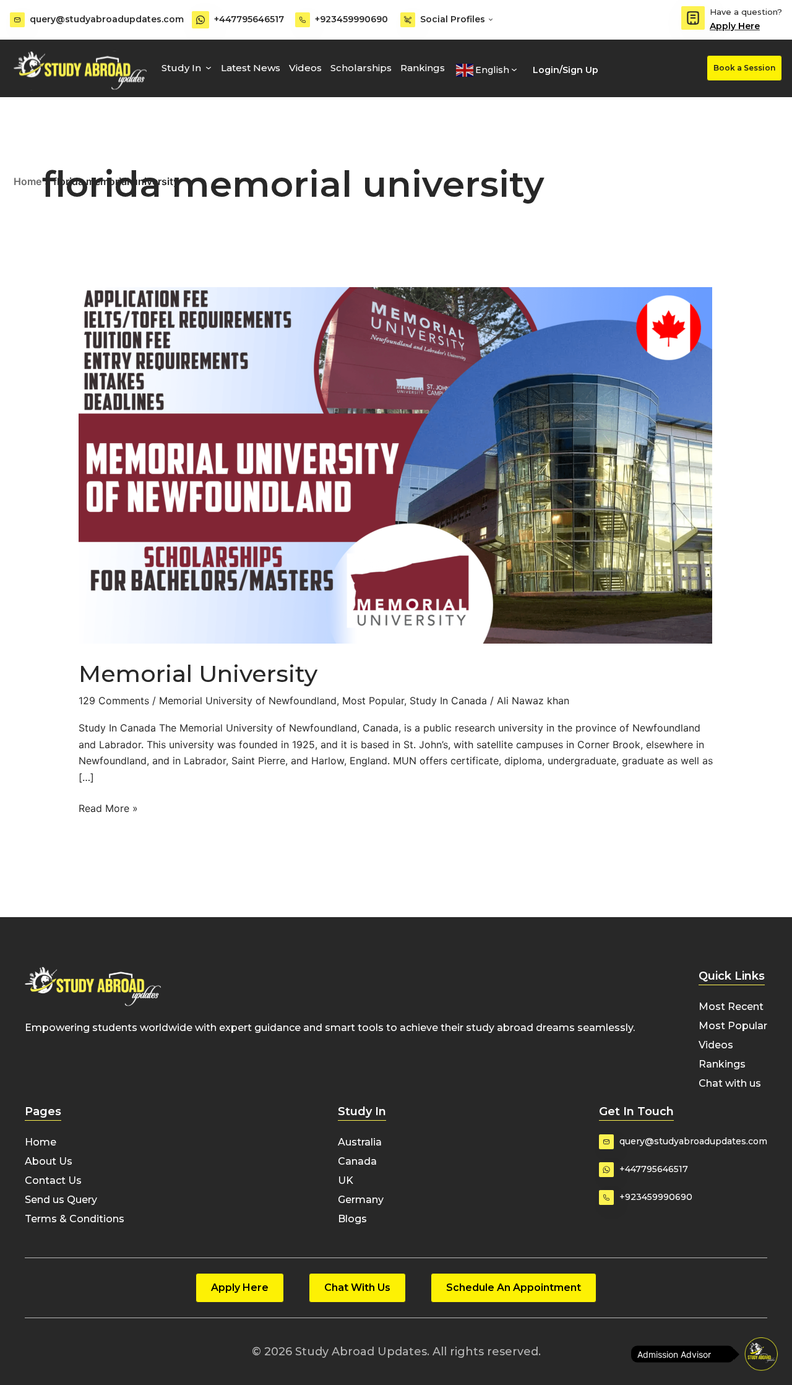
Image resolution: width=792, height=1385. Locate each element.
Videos (305, 68)
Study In (181, 68)
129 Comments (114, 700)
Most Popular (373, 700)
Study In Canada (448, 700)
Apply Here (735, 26)
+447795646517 (249, 19)
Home (27, 181)
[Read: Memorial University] (395, 464)
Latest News (250, 68)
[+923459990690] (302, 20)
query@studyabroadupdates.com (107, 19)
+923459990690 (351, 19)
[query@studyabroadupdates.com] (17, 20)
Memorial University (198, 673)
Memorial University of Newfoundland (248, 700)
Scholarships (361, 68)
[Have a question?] (693, 18)
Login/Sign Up (565, 70)
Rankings (422, 68)
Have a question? (746, 12)
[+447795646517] (200, 20)
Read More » (108, 807)
